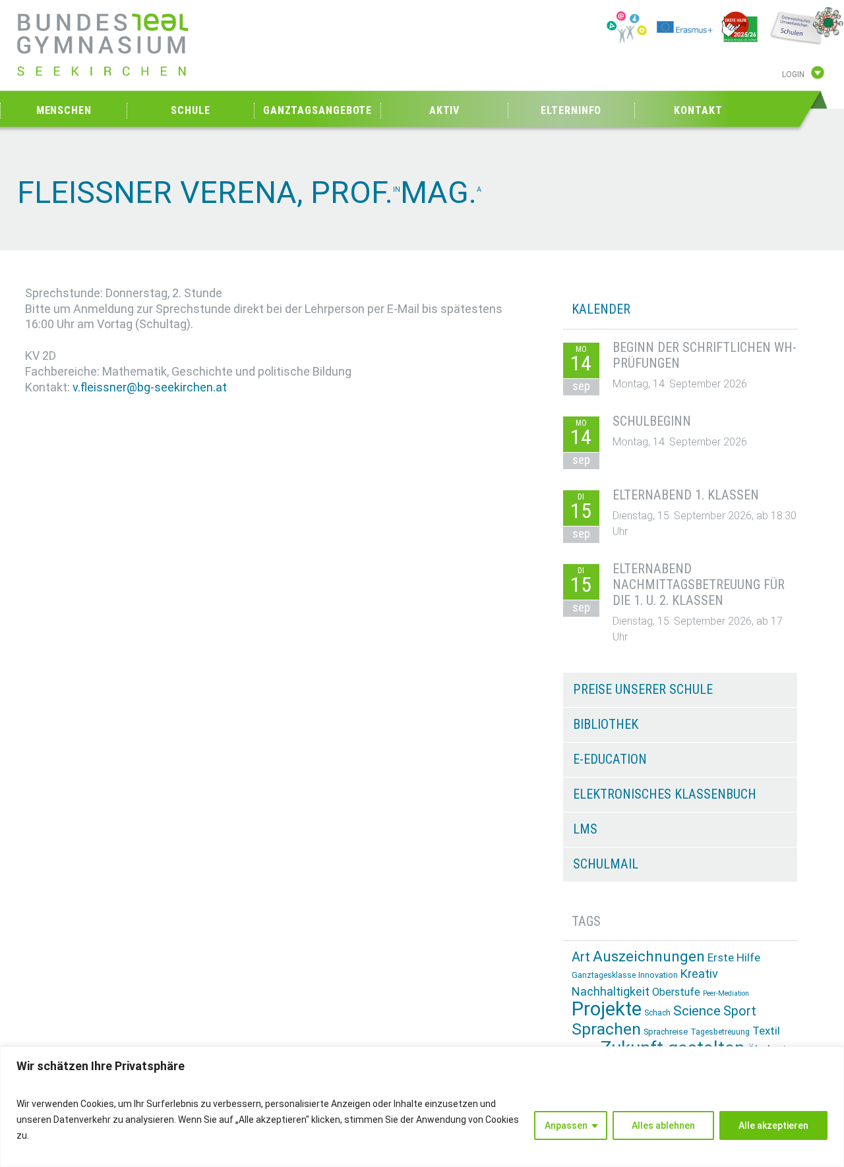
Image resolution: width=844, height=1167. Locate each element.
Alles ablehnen (663, 1125)
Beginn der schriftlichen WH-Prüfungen (705, 355)
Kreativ (699, 974)
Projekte (607, 1009)
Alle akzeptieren (773, 1125)
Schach (657, 1012)
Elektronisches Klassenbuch (664, 794)
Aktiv (444, 110)
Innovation (658, 975)
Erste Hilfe (734, 957)
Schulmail (605, 864)
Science (697, 1011)
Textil (766, 1030)
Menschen (64, 110)
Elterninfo (571, 110)
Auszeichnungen (649, 956)
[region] (422, 1106)
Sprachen (606, 1029)
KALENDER (601, 309)
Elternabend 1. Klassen (686, 495)
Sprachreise (666, 1032)
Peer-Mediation (726, 993)
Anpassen (566, 1125)
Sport (739, 1011)
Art (581, 957)
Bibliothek (605, 724)
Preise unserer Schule (643, 689)
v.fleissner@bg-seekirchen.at (150, 387)
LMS (585, 829)
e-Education (610, 759)
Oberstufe (676, 992)
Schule (190, 110)
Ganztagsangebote (317, 110)
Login (793, 74)
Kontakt (698, 110)
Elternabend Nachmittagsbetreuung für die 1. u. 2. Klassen (699, 584)
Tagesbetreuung (720, 1032)
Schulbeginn (652, 421)
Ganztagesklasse (604, 975)
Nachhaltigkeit (610, 991)
